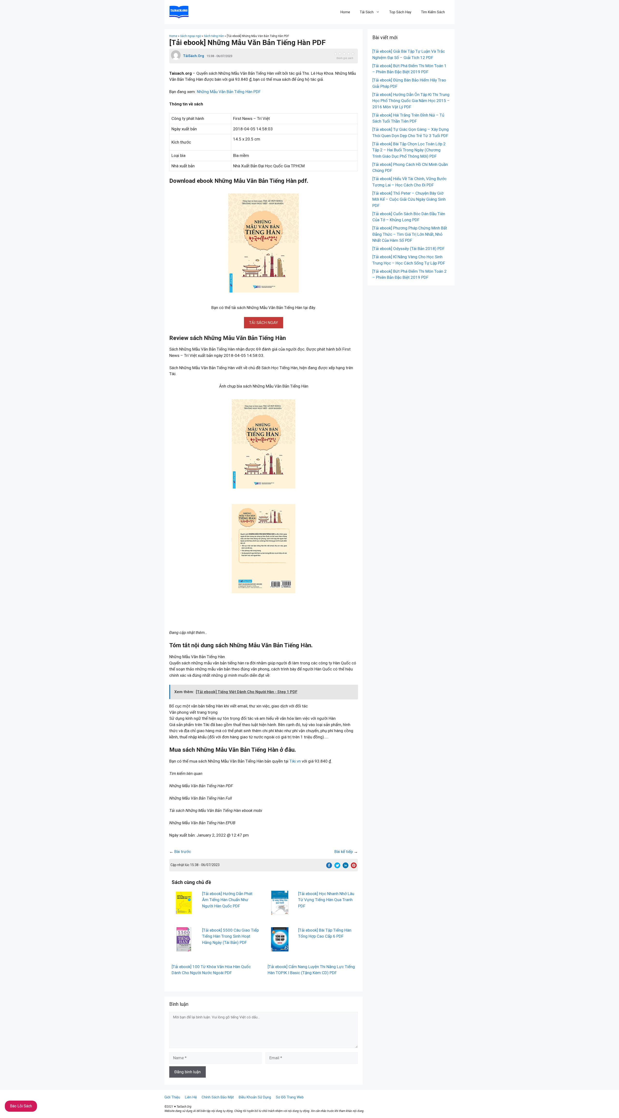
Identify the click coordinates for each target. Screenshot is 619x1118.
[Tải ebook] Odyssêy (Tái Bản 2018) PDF (408, 248)
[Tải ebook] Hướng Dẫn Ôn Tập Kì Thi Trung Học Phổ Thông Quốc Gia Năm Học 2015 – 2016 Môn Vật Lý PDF (411, 100)
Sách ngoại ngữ (190, 36)
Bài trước (182, 851)
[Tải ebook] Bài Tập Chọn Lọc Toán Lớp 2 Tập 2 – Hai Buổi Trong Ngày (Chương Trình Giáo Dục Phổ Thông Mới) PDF (409, 150)
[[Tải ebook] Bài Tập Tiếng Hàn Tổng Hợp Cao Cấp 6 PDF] (280, 948)
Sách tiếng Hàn (214, 36)
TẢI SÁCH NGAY (263, 322)
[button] (263, 322)
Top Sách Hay (400, 12)
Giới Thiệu (172, 1097)
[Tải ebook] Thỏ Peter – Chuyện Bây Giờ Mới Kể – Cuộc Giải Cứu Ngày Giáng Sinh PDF (409, 199)
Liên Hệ (191, 1097)
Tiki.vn (295, 761)
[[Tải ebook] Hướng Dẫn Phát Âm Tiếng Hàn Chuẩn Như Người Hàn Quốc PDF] (184, 911)
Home (345, 12)
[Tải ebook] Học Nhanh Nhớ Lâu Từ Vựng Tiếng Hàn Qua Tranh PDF (326, 899)
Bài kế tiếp (343, 851)
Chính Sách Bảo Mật (218, 1097)
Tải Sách (367, 12)
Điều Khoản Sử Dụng (255, 1097)
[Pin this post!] (354, 866)
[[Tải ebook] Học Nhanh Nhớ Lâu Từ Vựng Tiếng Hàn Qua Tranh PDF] (280, 911)
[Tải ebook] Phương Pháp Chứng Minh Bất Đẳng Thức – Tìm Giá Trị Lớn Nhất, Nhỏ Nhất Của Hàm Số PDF (409, 234)
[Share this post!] (329, 866)
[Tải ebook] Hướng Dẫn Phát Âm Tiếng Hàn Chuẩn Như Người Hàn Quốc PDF (227, 899)
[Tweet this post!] (337, 866)
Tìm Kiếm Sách (433, 12)
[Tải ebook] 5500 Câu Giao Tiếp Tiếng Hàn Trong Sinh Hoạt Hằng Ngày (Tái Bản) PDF (230, 936)
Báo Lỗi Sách (21, 1106)
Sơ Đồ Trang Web (290, 1097)
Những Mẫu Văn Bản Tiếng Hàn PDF (229, 91)
